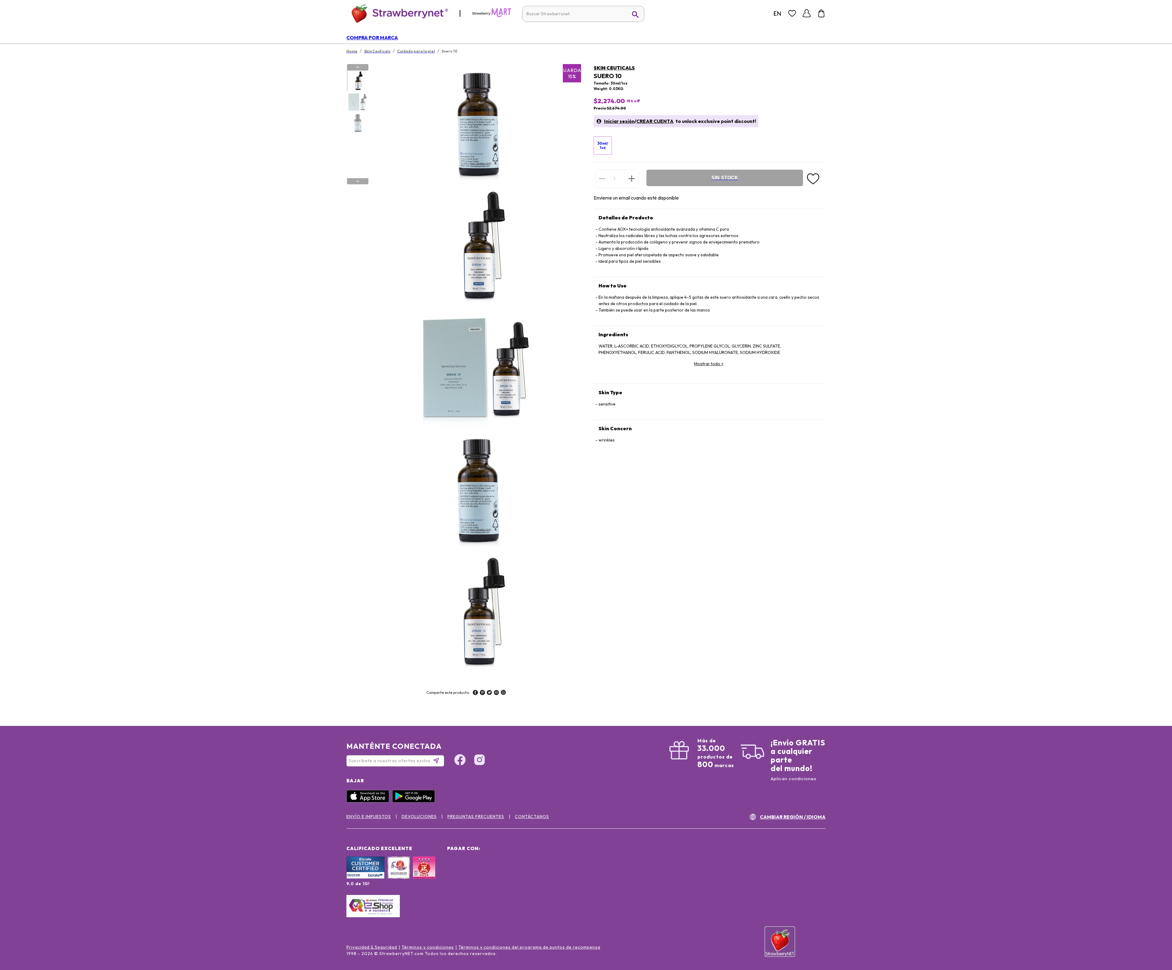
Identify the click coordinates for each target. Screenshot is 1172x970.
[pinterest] (482, 693)
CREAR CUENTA (655, 121)
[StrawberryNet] (397, 13)
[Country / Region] (777, 13)
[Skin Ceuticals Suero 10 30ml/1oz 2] (357, 102)
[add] (631, 178)
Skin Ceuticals (614, 68)
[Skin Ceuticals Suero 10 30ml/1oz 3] (357, 123)
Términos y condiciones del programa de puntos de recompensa (529, 947)
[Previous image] (357, 67)
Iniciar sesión (619, 121)
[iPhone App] (369, 801)
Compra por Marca (372, 37)
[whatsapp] (503, 693)
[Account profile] (806, 13)
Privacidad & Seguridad (371, 947)
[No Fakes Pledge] (424, 874)
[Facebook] (460, 760)
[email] (496, 693)
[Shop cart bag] (821, 13)
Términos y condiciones (428, 947)
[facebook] (475, 693)
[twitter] (489, 693)
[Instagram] (479, 760)
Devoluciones (419, 816)
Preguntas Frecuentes (475, 816)
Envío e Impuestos (368, 816)
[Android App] (415, 801)
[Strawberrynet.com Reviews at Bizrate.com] (365, 877)
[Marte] (491, 16)
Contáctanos (532, 816)
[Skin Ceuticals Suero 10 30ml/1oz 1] (357, 80)
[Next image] (357, 181)
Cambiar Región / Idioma (793, 817)
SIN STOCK (724, 177)
